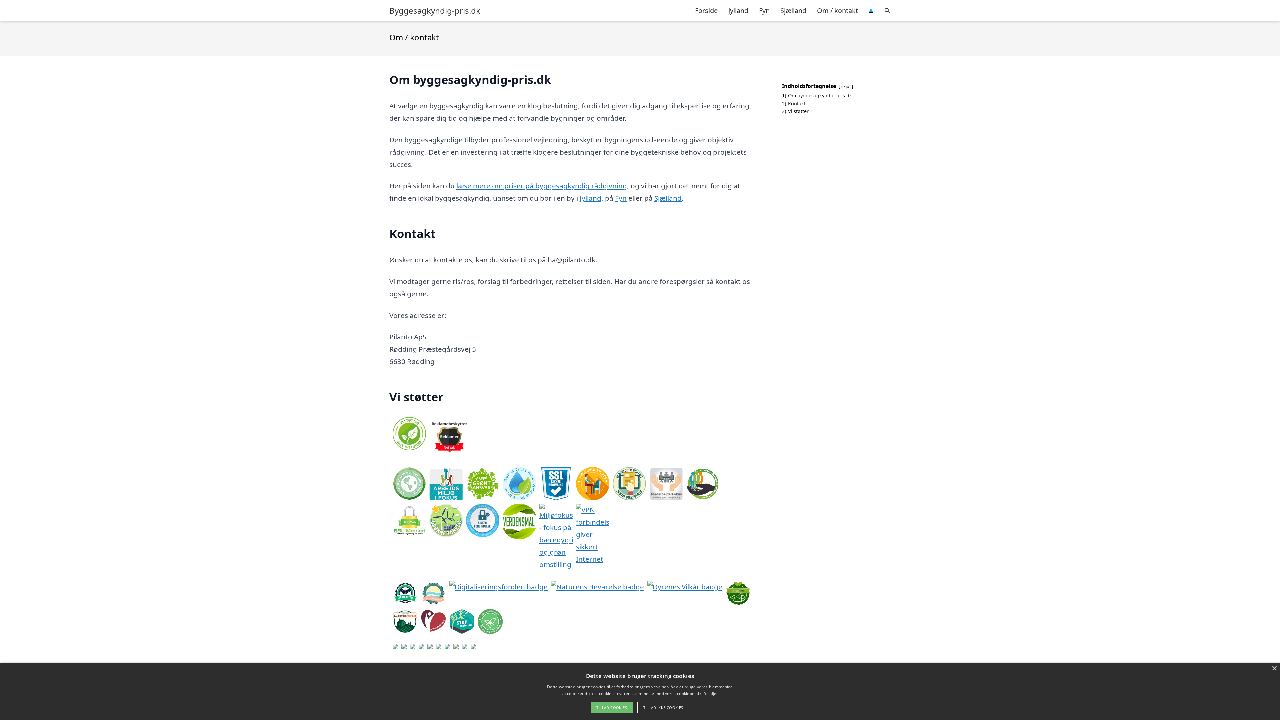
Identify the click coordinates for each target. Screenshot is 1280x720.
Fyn (764, 10)
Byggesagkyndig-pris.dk (434, 10)
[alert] (640, 691)
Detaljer (710, 693)
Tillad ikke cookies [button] (663, 707)
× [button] (1274, 668)
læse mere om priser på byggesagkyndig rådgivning (541, 185)
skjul (845, 86)
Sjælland (793, 10)
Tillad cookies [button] (611, 707)
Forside (706, 10)
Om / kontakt (837, 10)
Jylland (738, 10)
